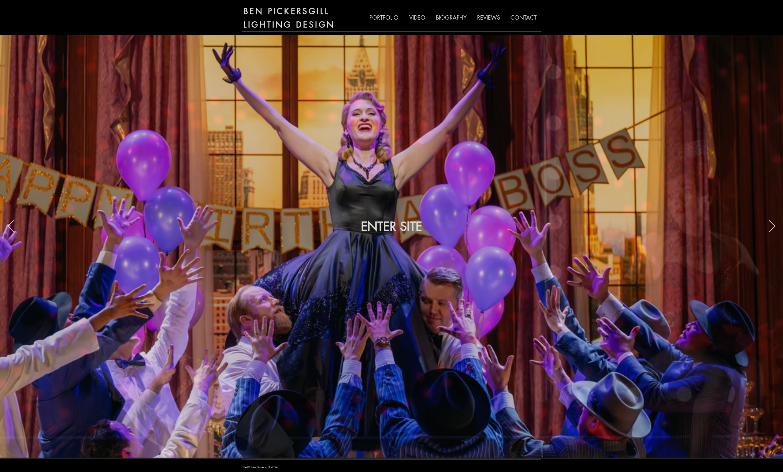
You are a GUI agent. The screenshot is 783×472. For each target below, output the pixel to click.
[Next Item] (772, 226)
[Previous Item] (11, 226)
